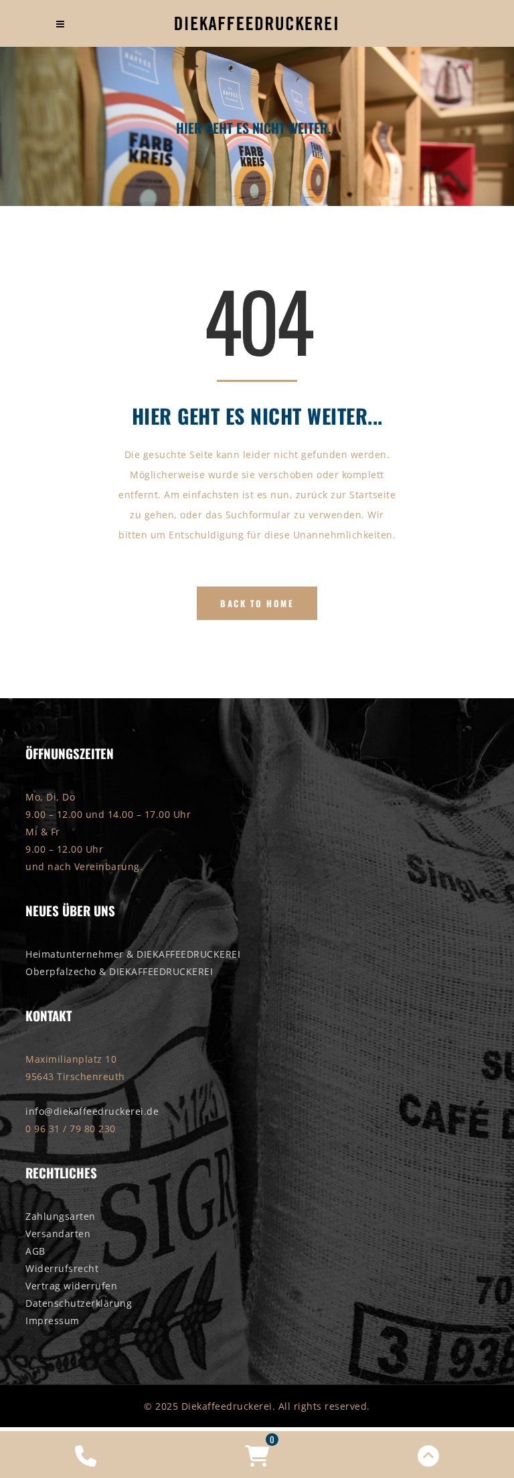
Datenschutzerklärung (78, 1303)
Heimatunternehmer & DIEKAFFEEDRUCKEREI (132, 954)
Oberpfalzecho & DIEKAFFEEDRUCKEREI (119, 971)
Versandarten (57, 1233)
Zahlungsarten (60, 1216)
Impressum (52, 1320)
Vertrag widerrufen (71, 1285)
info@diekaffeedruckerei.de (92, 1111)
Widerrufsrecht (61, 1268)
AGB (35, 1251)
